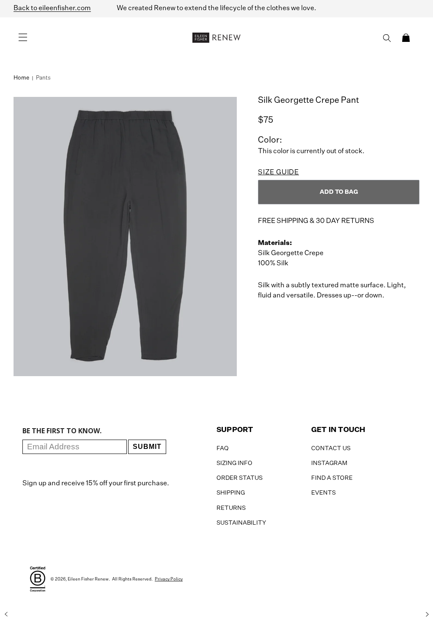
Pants (43, 78)
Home (21, 78)
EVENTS (323, 493)
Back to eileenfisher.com (52, 8)
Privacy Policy (169, 579)
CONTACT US (331, 448)
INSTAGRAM (329, 463)
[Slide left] (6, 614)
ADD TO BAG (339, 192)
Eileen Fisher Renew (88, 579)
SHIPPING (230, 493)
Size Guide (278, 172)
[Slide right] (427, 614)
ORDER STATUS (239, 478)
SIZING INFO (234, 463)
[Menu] (23, 37)
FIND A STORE (332, 478)
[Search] (387, 38)
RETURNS (231, 508)
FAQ (222, 448)
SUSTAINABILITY (241, 523)
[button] (406, 37)
